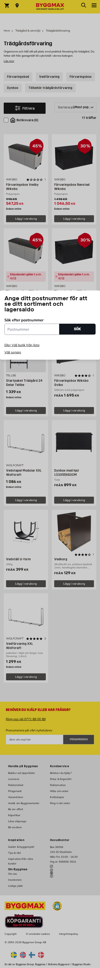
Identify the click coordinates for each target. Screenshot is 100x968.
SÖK (77, 329)
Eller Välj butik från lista (21, 345)
